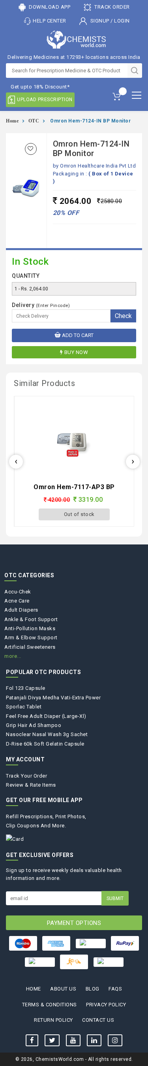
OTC (33, 121)
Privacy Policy (106, 1005)
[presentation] (16, 462)
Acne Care (17, 601)
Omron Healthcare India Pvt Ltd (98, 166)
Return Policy (53, 1020)
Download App (49, 7)
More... (12, 656)
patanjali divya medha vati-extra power (53, 698)
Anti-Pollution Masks (29, 628)
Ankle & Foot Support (31, 619)
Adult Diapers (21, 610)
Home (12, 121)
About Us (63, 989)
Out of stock (79, 514)
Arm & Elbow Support (31, 637)
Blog (92, 989)
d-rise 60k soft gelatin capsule (45, 744)
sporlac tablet (23, 707)
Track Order (111, 7)
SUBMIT (115, 898)
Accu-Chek (17, 592)
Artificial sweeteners (30, 647)
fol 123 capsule (25, 688)
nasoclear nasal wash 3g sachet (47, 734)
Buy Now (76, 352)
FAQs (115, 989)
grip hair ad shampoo (33, 725)
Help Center (49, 21)
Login (122, 21)
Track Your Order (26, 776)
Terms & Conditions (49, 1005)
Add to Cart (77, 335)
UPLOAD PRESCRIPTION (45, 99)
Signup (100, 21)
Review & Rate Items (31, 785)
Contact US (98, 1020)
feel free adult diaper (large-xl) (46, 716)
